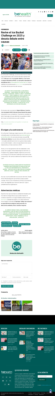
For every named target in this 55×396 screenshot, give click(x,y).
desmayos (4, 199)
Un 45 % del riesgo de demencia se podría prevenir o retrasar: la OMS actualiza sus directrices (30, 334)
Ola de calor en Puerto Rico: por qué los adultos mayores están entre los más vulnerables (30, 357)
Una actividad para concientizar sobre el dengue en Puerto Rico (27, 308)
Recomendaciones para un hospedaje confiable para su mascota (17, 308)
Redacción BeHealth (15, 45)
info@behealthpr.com (46, 385)
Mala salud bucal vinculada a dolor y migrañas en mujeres (25, 232)
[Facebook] (39, 12)
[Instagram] (41, 12)
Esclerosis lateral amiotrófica (9, 224)
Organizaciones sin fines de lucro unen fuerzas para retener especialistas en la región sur (43, 131)
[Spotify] (45, 12)
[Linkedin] (43, 12)
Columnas (4, 306)
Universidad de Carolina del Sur (19, 82)
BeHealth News (5, 29)
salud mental (19, 84)
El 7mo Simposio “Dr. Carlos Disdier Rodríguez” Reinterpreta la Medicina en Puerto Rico (42, 128)
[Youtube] (53, 12)
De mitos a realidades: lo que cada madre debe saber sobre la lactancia (12, 348)
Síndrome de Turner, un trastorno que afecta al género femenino (12, 333)
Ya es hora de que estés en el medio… (6, 309)
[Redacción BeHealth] (2, 46)
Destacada (14, 222)
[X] (49, 12)
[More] (29, 49)
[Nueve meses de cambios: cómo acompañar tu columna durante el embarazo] (40, 340)
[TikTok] (47, 12)
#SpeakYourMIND (6, 222)
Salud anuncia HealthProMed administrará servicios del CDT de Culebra (42, 67)
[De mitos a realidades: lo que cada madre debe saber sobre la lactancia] (4, 348)
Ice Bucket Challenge (24, 224)
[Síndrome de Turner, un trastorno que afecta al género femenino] (4, 333)
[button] (50, 391)
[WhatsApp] (51, 12)
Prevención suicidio (7, 226)
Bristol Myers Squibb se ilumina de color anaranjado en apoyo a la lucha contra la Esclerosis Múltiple (8, 234)
